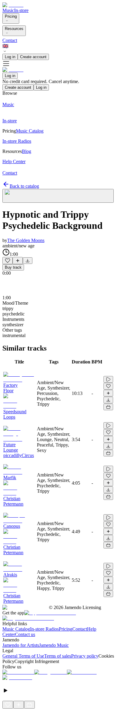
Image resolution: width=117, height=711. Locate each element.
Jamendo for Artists (20, 645)
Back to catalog (24, 186)
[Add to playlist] (18, 260)
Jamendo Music (54, 645)
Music (8, 10)
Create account (33, 57)
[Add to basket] (108, 407)
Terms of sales (57, 656)
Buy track (13, 267)
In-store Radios (44, 629)
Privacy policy (84, 656)
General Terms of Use (23, 656)
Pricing (11, 16)
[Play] (58, 196)
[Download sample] (27, 260)
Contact (9, 40)
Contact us (25, 634)
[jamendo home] (12, 4)
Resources (14, 28)
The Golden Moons (25, 240)
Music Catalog (16, 629)
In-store (21, 10)
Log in (10, 57)
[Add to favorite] (7, 260)
